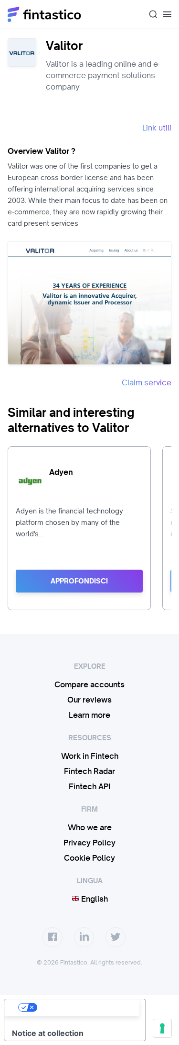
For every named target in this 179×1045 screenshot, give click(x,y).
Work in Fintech (89, 756)
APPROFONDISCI (79, 581)
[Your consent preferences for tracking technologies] (162, 1028)
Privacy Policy (89, 842)
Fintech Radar (89, 771)
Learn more (89, 715)
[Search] (149, 14)
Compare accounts (89, 684)
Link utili (156, 127)
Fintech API (89, 786)
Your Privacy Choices (84, 1007)
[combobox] (149, 14)
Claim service (146, 382)
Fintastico (45, 14)
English (93, 899)
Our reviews (89, 699)
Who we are (90, 827)
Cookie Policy (89, 858)
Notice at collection (48, 1033)
